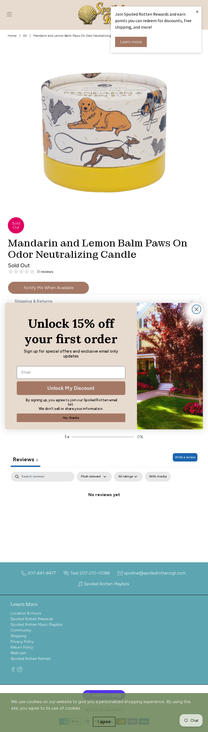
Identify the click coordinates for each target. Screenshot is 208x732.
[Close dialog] (196, 309)
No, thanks (71, 417)
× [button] (197, 11)
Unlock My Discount (71, 388)
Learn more (131, 41)
